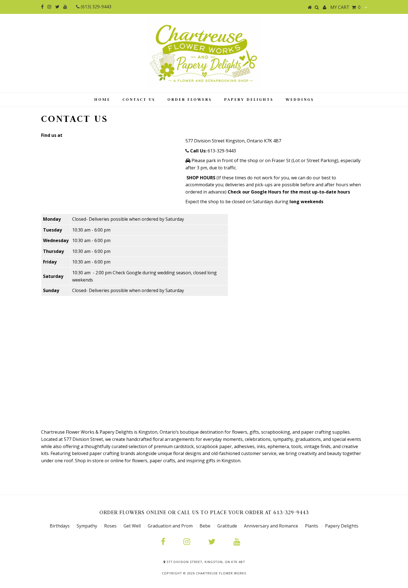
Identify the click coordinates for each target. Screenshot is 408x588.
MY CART (345, 7)
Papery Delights (248, 99)
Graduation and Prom (170, 526)
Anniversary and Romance (271, 526)
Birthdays (60, 526)
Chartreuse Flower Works (221, 573)
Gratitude (227, 526)
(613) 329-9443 (95, 7)
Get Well (132, 526)
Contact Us (138, 99)
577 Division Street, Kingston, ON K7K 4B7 (205, 562)
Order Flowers (189, 99)
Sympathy (87, 526)
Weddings (300, 99)
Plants (312, 526)
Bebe (205, 526)
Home (102, 99)
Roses (110, 526)
